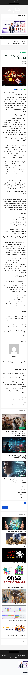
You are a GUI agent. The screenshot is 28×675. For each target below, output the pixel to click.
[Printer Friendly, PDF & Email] (8, 92)
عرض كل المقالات (9, 362)
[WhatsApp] (25, 89)
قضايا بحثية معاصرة (22, 489)
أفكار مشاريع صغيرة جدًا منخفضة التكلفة (17, 562)
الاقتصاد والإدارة (22, 495)
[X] (17, 89)
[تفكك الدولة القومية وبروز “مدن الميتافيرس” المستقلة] (14, 445)
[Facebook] (20, 89)
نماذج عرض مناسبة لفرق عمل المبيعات (17, 620)
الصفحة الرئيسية (22, 486)
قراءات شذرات (23, 497)
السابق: (16, 399)
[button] (26, 37)
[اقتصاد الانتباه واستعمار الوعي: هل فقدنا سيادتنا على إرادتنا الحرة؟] (14, 469)
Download (25, 672)
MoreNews (4, 655)
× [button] (27, 674)
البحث (25, 502)
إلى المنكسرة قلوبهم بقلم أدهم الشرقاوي (17, 587)
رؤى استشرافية (23, 52)
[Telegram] (22, 89)
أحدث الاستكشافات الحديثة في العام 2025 (17, 531)
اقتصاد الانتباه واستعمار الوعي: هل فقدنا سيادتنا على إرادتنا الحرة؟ (15, 480)
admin (23, 61)
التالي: (19, 403)
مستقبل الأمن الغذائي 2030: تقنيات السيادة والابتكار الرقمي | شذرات (14, 432)
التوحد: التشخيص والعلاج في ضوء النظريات (17, 635)
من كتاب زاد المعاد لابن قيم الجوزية (18, 603)
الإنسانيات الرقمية (22, 492)
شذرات (14, 9)
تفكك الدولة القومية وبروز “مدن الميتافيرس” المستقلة (17, 456)
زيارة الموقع (20, 362)
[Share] (15, 89)
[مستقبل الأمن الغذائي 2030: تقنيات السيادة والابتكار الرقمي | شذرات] (14, 422)
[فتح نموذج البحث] (2, 37)
